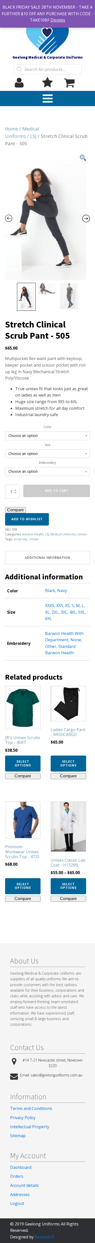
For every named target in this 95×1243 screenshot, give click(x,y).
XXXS (49, 605)
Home (11, 129)
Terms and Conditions (31, 1108)
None (75, 640)
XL (47, 612)
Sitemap (18, 1135)
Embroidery (47, 463)
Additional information (47, 557)
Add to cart (56, 490)
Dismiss (57, 20)
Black (50, 590)
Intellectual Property (29, 1127)
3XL (64, 612)
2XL (55, 612)
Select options (23, 763)
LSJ (33, 136)
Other (50, 646)
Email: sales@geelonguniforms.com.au (51, 1075)
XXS (59, 605)
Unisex (82, 534)
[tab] (47, 557)
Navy (62, 590)
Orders (16, 1176)
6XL (48, 618)
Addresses (20, 1194)
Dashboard (20, 1167)
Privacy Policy (22, 1117)
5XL (81, 612)
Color (48, 427)
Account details (24, 1185)
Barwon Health (33, 534)
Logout (17, 1203)
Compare (15, 510)
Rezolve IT (44, 1237)
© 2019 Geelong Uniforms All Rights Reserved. (44, 1227)
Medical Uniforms (63, 534)
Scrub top (20, 539)
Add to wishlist (27, 519)
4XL (72, 612)
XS (67, 605)
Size (47, 445)
